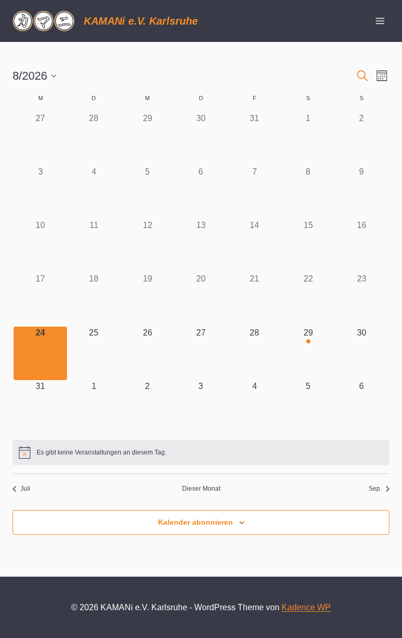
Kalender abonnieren (195, 522)
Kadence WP (306, 607)
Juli (25, 488)
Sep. (375, 488)
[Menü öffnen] (379, 21)
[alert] (201, 452)
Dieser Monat (201, 488)
